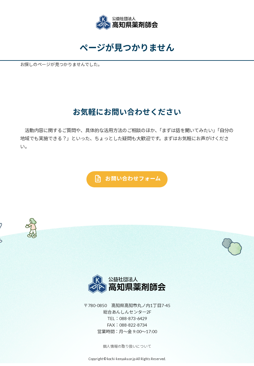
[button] (127, 179)
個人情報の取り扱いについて (127, 346)
